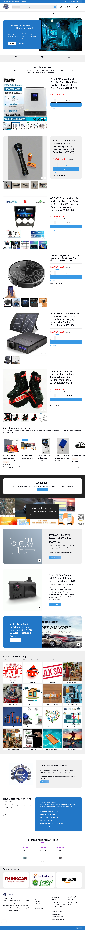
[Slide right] (45, 118)
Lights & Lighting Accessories (12, 749)
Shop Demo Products (72, 682)
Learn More (21, 43)
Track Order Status (39, 903)
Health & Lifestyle (52, 727)
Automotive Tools (13, 704)
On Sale (12, 682)
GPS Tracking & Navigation (33, 727)
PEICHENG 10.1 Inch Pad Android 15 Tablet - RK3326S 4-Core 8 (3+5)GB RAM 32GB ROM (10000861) (10, 458)
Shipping (57, 96)
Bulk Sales (52, 682)
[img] (42, 842)
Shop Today (12, 43)
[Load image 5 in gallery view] (43, 126)
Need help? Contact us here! (9, 809)
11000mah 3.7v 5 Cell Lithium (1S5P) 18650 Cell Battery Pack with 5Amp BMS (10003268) (62, 457)
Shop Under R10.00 (42, 489)
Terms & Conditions (39, 905)
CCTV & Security (32, 704)
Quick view (11, 467)
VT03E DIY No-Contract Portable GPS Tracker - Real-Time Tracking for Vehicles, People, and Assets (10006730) (28, 458)
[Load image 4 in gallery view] (34, 126)
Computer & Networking (52, 704)
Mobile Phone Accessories (52, 749)
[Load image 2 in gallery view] (16, 126)
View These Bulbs (55, 604)
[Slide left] (42, 118)
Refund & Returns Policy (40, 899)
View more (52, 108)
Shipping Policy (38, 901)
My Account (72, 1)
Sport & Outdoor (72, 749)
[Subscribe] (55, 514)
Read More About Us (56, 781)
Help (66, 1)
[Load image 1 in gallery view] (7, 126)
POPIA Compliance (39, 897)
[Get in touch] (77, 7)
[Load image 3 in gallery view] (25, 126)
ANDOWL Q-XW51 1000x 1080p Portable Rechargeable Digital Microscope (45, 457)
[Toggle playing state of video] (39, 560)
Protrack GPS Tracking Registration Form (39, 907)
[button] (80, 7)
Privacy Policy (38, 896)
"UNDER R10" (32, 682)
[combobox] (39, 7)
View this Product (55, 557)
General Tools (13, 727)
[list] (42, 58)
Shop (18, 13)
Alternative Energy (32, 749)
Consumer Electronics (72, 704)
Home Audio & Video (72, 727)
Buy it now (66, 104)
